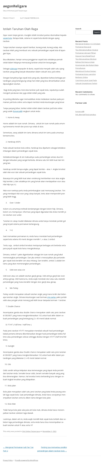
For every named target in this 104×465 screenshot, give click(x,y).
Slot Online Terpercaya (29, 18)
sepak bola (7, 38)
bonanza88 (79, 111)
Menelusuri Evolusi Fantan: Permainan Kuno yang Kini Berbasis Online (85, 74)
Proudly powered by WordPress (26, 460)
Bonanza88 (17, 111)
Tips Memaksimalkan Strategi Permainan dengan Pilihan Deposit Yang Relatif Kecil (86, 53)
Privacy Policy (9, 18)
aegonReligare (15, 6)
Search (78, 29)
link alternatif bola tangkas (85, 114)
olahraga (13, 68)
